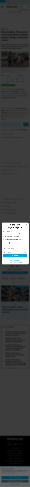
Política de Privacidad (20, 258)
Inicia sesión (19, 262)
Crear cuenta (15, 255)
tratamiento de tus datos (14, 260)
